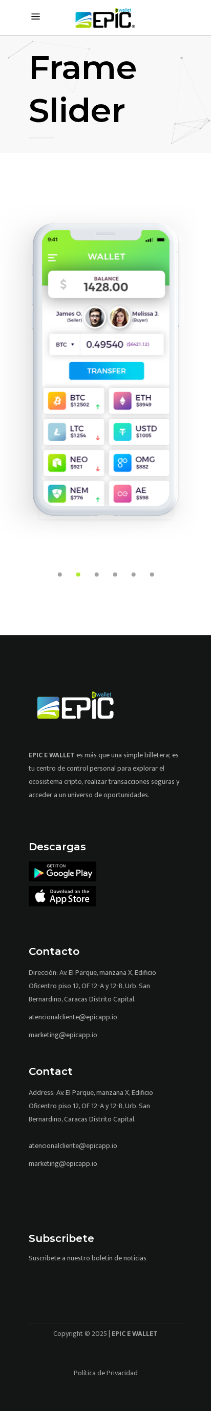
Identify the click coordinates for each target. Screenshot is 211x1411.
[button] (60, 574)
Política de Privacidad (106, 1373)
